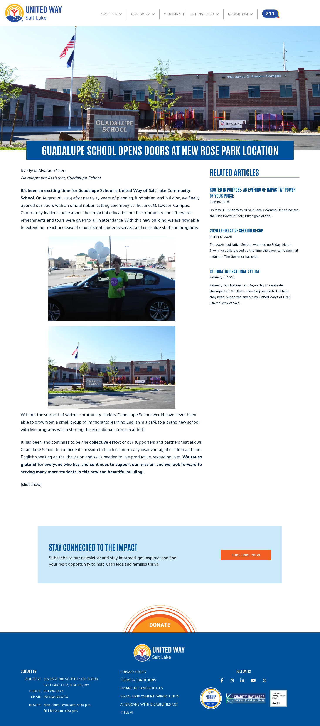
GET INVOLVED (202, 14)
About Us (109, 14)
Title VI (126, 712)
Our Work (140, 14)
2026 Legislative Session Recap (237, 230)
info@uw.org (56, 696)
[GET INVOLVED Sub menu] (219, 14)
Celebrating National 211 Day (235, 271)
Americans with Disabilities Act (149, 704)
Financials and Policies (141, 688)
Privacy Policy (133, 672)
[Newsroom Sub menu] (253, 14)
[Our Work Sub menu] (155, 14)
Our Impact (174, 14)
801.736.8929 (53, 691)
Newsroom (238, 14)
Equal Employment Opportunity (149, 696)
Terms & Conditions (138, 680)
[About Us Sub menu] (123, 14)
